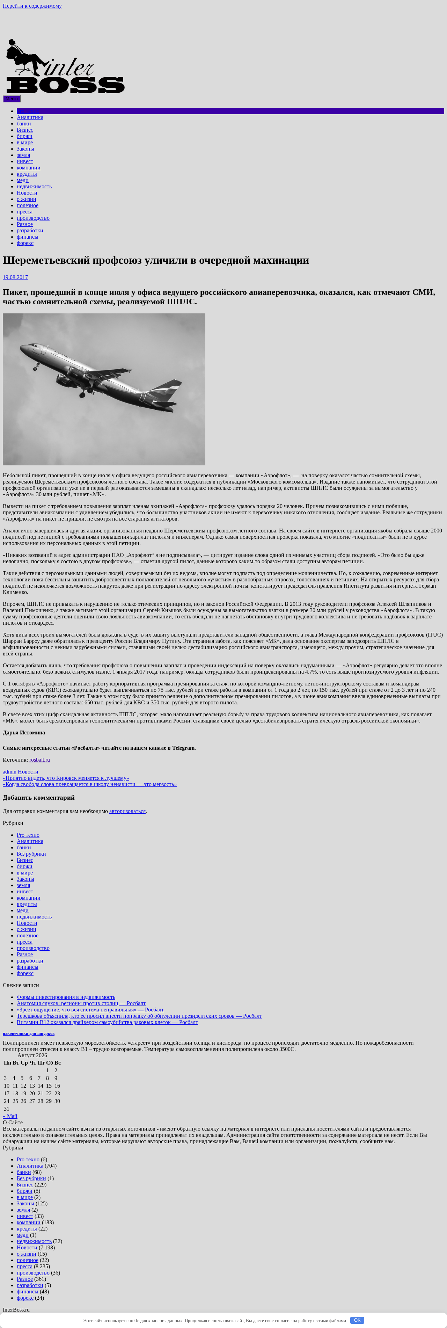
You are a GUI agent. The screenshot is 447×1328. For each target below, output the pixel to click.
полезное (27, 205)
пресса (24, 212)
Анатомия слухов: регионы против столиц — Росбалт (81, 1003)
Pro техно (28, 111)
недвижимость (34, 186)
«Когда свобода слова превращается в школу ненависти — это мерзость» (90, 784)
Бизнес (25, 130)
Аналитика (30, 117)
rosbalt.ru (39, 760)
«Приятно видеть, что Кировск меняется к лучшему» (66, 778)
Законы (25, 149)
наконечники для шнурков (28, 1033)
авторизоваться (127, 811)
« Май (10, 1116)
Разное (25, 224)
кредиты (27, 174)
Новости (27, 193)
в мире (25, 142)
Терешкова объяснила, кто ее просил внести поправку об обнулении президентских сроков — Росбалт (139, 1016)
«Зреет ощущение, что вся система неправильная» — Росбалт (90, 1010)
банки (24, 123)
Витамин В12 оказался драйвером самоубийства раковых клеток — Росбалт (107, 1022)
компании (29, 167)
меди (23, 180)
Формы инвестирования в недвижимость (66, 997)
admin (9, 772)
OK (357, 1320)
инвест (25, 161)
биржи (24, 136)
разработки (30, 230)
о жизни (26, 199)
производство (33, 218)
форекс (25, 243)
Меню (12, 98)
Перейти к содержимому (32, 6)
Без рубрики (31, 854)
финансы (27, 237)
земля (23, 155)
